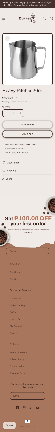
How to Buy (16, 319)
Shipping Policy (18, 373)
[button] (3, 18)
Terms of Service (18, 352)
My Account (16, 326)
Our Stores (15, 279)
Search (13, 333)
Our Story (15, 272)
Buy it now (27, 134)
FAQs (13, 312)
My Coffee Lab (30, 427)
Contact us (15, 298)
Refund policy (17, 366)
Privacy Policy (17, 359)
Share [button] (9, 179)
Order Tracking (17, 305)
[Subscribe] (45, 251)
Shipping (5, 102)
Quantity (6, 107)
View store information (17, 153)
